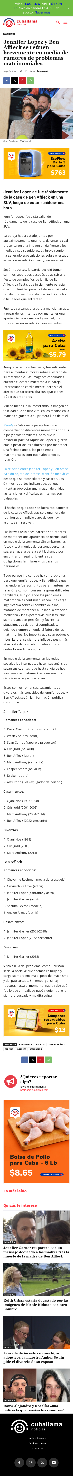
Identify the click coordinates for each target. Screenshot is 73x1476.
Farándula (9, 34)
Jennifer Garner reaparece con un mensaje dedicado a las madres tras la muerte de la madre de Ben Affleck (36, 1252)
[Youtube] (54, 1463)
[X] (14, 80)
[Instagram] (31, 1463)
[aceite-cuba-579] (36, 345)
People (8, 425)
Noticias (8, 1347)
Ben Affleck (25, 1044)
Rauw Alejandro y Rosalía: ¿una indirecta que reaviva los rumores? (33, 1408)
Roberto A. (42, 71)
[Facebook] (6, 80)
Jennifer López (57, 1044)
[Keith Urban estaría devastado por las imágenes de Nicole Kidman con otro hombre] (36, 1279)
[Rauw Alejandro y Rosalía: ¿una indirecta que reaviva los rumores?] (36, 1385)
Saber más (42, 12)
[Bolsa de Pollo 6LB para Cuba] (36, 1182)
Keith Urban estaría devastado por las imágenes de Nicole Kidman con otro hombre (36, 1305)
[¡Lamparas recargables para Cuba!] (36, 1035)
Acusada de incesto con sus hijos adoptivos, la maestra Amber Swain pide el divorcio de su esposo (33, 1357)
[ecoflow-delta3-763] (36, 177)
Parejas (9, 1049)
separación (36, 1049)
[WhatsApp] (30, 80)
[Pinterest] (22, 80)
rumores (21, 1049)
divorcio (40, 1044)
